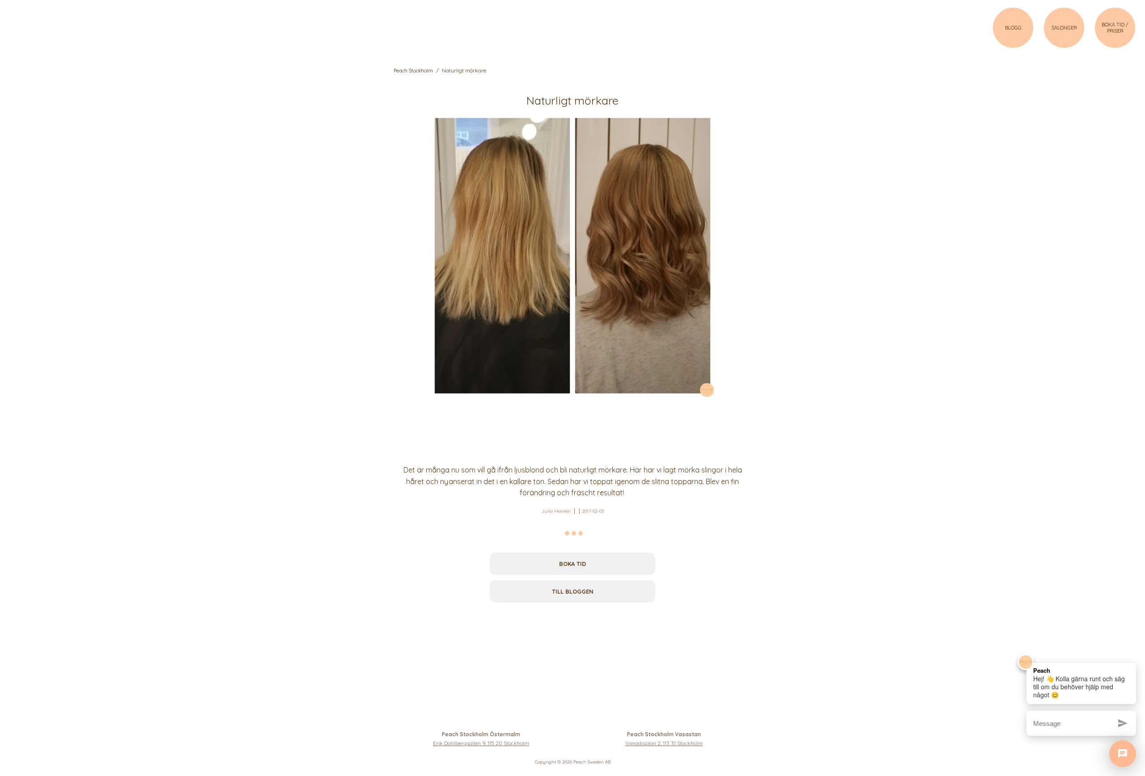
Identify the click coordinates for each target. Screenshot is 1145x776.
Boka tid (572, 563)
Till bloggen (573, 591)
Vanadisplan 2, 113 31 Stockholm (664, 743)
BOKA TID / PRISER (1115, 27)
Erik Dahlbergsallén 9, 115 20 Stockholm (481, 743)
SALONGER (1064, 28)
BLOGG (1013, 28)
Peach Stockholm (413, 70)
